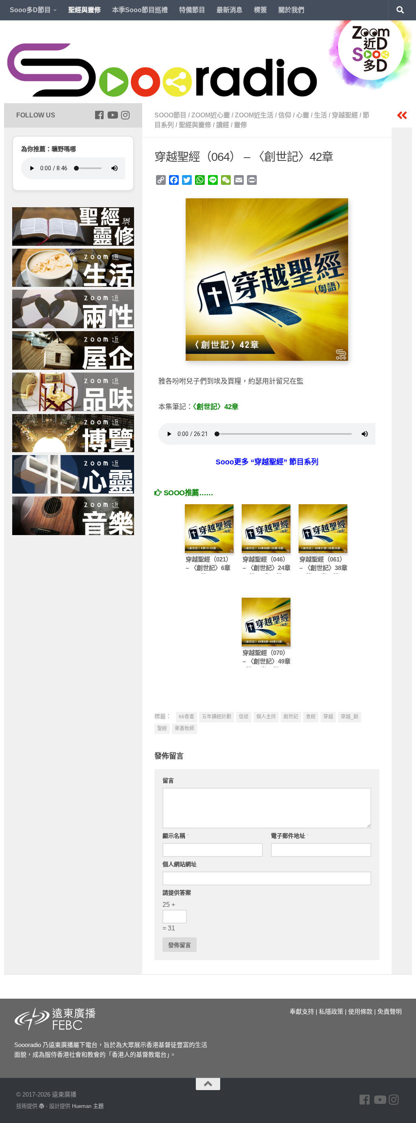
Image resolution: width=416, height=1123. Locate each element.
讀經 (222, 124)
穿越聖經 (345, 115)
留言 (168, 780)
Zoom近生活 (254, 115)
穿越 (328, 717)
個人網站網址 (179, 864)
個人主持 (266, 717)
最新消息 (230, 10)
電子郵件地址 (290, 835)
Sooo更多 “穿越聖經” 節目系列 (267, 462)
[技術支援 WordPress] (41, 1106)
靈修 (240, 124)
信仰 (284, 115)
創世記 (291, 717)
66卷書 (186, 717)
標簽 (260, 10)
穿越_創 (349, 717)
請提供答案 (176, 892)
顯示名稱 (175, 835)
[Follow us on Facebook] (99, 115)
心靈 (302, 115)
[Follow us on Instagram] (125, 115)
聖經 (162, 728)
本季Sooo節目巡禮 (140, 10)
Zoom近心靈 (210, 115)
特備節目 (192, 10)
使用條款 (360, 1011)
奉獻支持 (302, 1011)
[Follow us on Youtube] (112, 115)
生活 (320, 115)
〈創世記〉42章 (215, 407)
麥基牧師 (184, 728)
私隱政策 (331, 1011)
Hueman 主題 (88, 1106)
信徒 (244, 717)
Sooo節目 (170, 115)
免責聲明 (389, 1011)
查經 (311, 717)
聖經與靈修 (84, 10)
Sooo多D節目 (30, 10)
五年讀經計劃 (216, 717)
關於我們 (291, 10)
